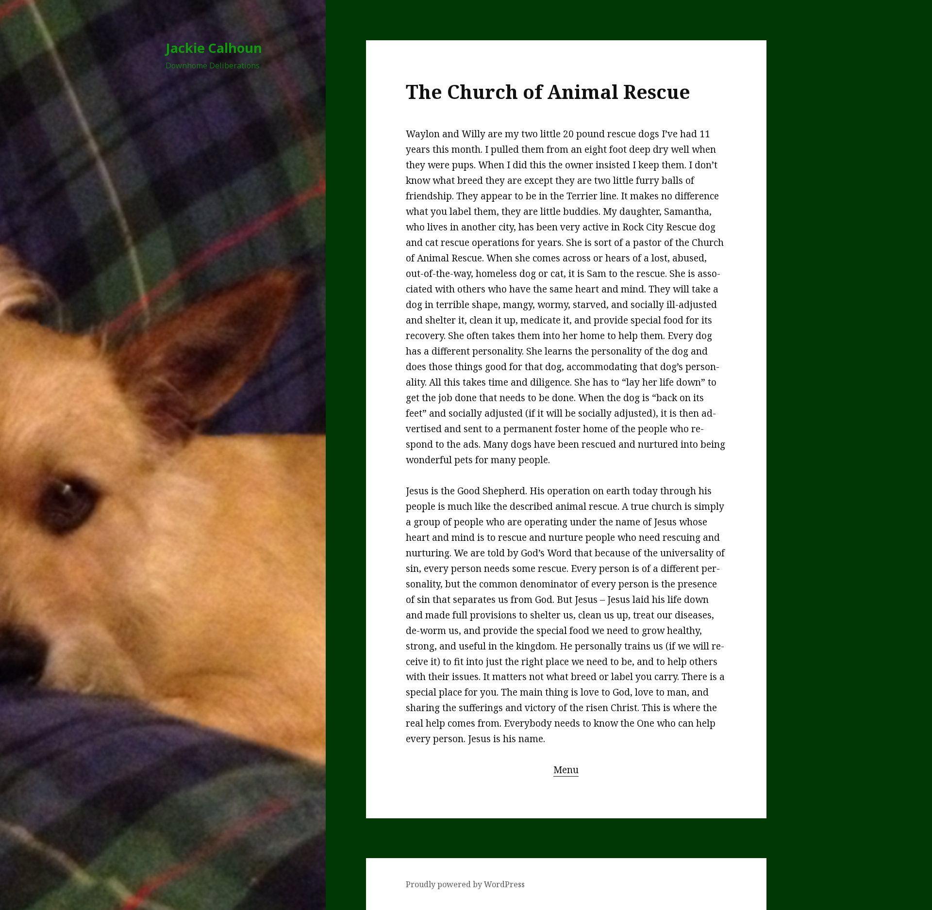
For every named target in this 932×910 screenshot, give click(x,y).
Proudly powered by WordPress (465, 884)
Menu (566, 770)
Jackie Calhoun (214, 48)
